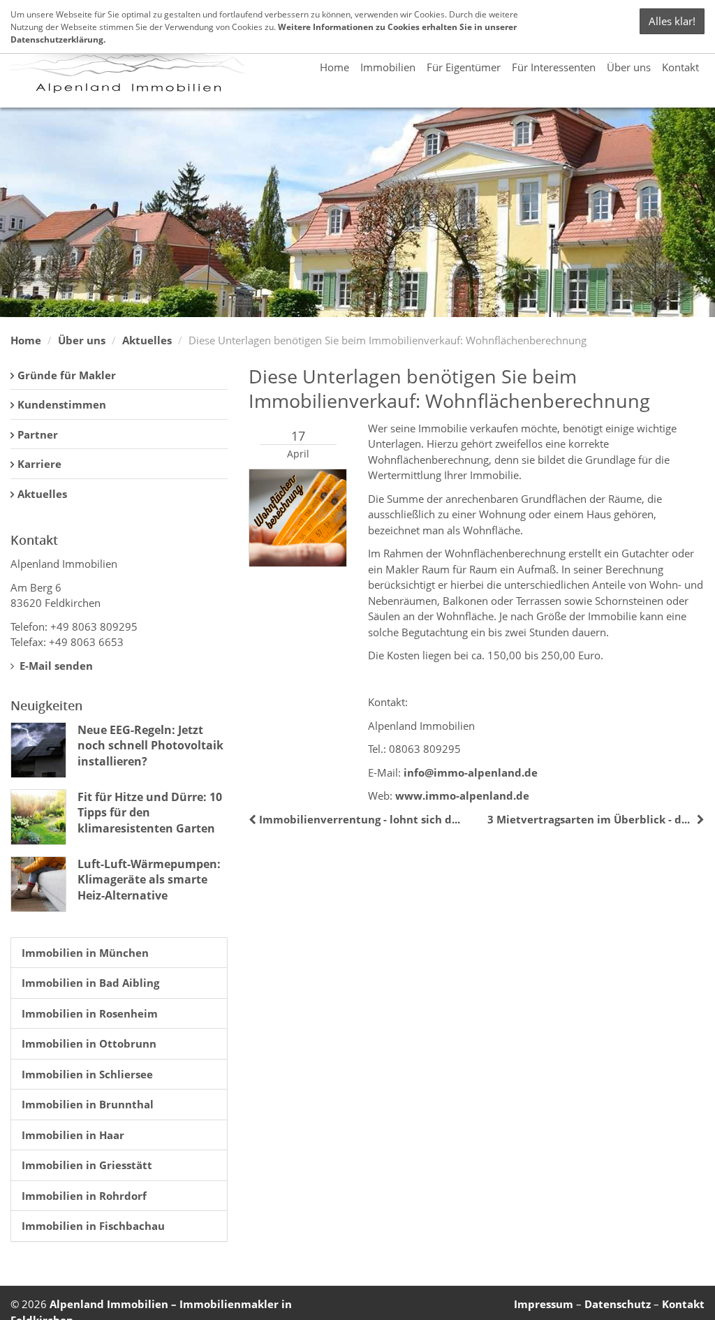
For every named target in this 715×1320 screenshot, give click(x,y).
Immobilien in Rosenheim (90, 1013)
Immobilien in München (85, 953)
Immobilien (387, 67)
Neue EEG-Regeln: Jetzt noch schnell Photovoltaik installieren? (150, 745)
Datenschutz (617, 1304)
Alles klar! (672, 21)
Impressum (543, 1304)
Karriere (39, 464)
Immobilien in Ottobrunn (89, 1043)
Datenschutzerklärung (56, 39)
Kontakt (680, 67)
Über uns (629, 67)
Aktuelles (147, 340)
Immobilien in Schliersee (87, 1074)
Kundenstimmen (61, 404)
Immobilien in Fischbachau (93, 1226)
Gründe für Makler (66, 375)
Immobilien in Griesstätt (87, 1165)
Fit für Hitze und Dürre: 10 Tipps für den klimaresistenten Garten (150, 812)
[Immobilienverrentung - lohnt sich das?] (254, 819)
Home (334, 67)
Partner (37, 434)
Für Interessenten (554, 67)
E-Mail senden (55, 666)
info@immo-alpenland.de (471, 772)
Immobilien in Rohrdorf (84, 1196)
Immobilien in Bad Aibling (90, 983)
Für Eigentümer (464, 67)
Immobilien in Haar (73, 1135)
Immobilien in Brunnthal (88, 1104)
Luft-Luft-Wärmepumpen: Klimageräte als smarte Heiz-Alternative (149, 879)
